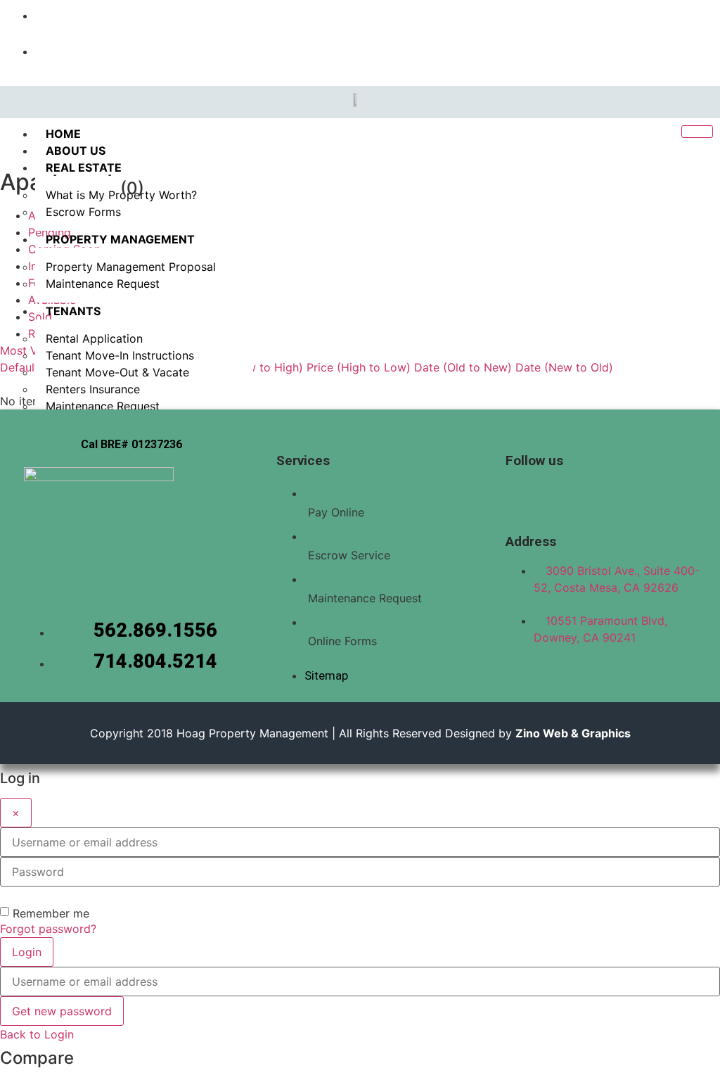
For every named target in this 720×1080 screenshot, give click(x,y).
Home (63, 134)
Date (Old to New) (463, 367)
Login (26, 952)
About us (75, 151)
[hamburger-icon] (697, 131)
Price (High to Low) (359, 367)
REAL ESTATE (84, 167)
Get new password (62, 1011)
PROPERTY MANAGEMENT (120, 239)
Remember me (51, 913)
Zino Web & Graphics (573, 733)
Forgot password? (48, 929)
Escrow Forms (83, 212)
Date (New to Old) (564, 367)
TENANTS (73, 311)
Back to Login (37, 1034)
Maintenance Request (103, 284)
